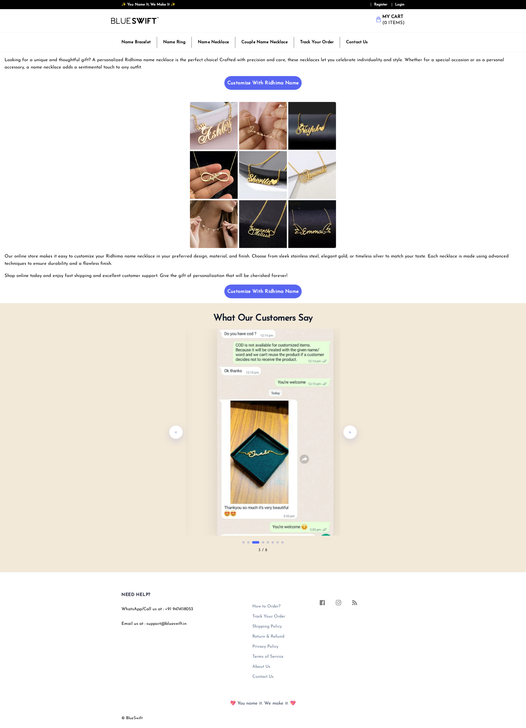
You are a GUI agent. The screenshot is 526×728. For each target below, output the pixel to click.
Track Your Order (317, 42)
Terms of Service (267, 656)
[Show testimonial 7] (277, 542)
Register (380, 4)
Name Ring (174, 42)
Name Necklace (213, 42)
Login (400, 4)
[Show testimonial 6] (273, 542)
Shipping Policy (267, 626)
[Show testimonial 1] (243, 542)
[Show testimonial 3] (255, 542)
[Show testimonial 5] (268, 542)
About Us (261, 666)
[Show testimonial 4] (263, 542)
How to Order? (266, 606)
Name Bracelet (136, 42)
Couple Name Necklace (264, 42)
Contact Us (357, 42)
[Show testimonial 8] (282, 542)
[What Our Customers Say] (263, 432)
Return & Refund (268, 636)
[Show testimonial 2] (248, 542)
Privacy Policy (265, 646)
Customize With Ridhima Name (263, 83)
